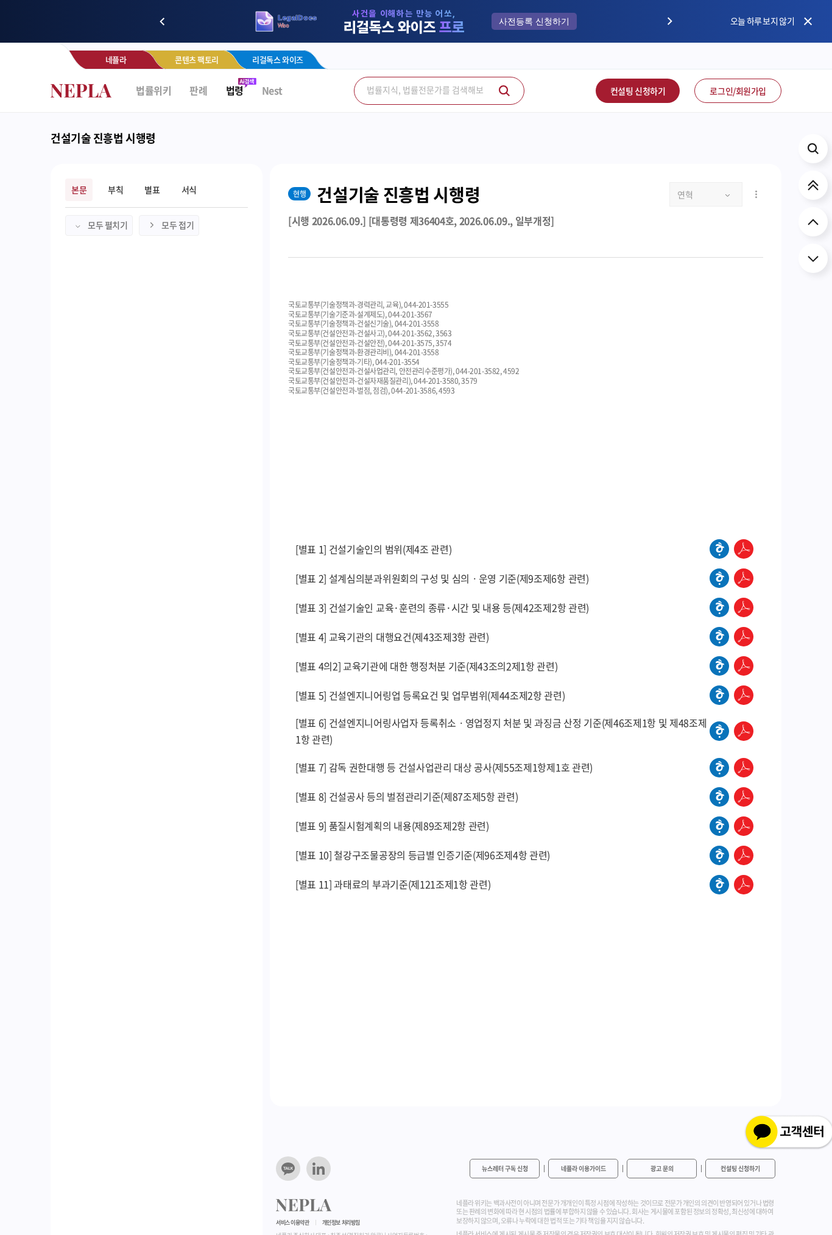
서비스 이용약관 (292, 1222)
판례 (198, 90)
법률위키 (153, 90)
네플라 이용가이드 (583, 1168)
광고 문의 (662, 1168)
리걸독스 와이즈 (277, 59)
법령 (235, 90)
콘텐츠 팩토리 (197, 59)
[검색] (504, 90)
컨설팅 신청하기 (638, 91)
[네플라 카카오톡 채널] (288, 1168)
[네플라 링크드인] (318, 1168)
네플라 (116, 59)
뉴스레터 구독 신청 (505, 1168)
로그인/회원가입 (738, 91)
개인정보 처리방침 (341, 1222)
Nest (272, 90)
